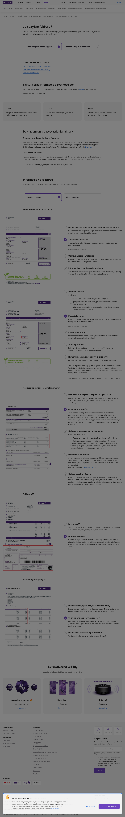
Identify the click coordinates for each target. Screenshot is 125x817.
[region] (62, 803)
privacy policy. (55, 808)
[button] (7, 797)
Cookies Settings (88, 806)
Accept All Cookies (109, 806)
